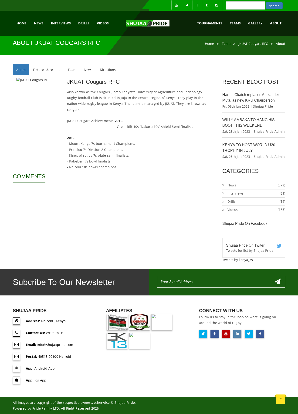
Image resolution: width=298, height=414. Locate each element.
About (280, 43)
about (275, 23)
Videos (103, 23)
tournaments (209, 23)
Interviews (61, 23)
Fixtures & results (46, 69)
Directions (108, 69)
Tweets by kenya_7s (237, 260)
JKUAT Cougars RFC (253, 43)
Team (226, 43)
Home (22, 23)
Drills (83, 23)
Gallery (255, 23)
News (39, 23)
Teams (235, 23)
